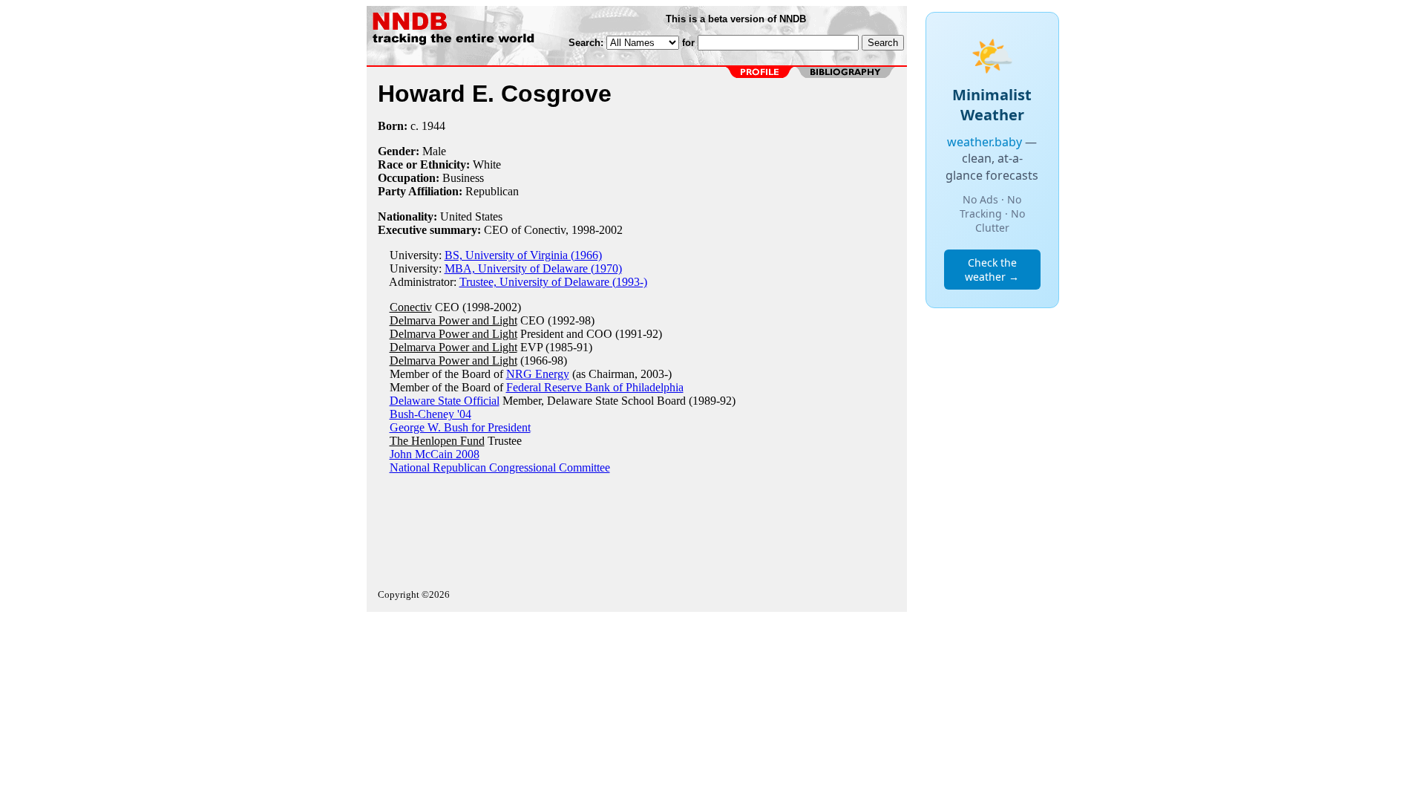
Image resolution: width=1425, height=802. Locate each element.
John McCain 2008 (434, 454)
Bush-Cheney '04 (430, 414)
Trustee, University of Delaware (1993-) (553, 282)
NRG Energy (537, 374)
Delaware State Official (444, 400)
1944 (433, 126)
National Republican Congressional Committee (500, 467)
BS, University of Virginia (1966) (523, 255)
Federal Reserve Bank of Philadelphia (595, 387)
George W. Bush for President (460, 427)
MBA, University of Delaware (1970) (533, 268)
